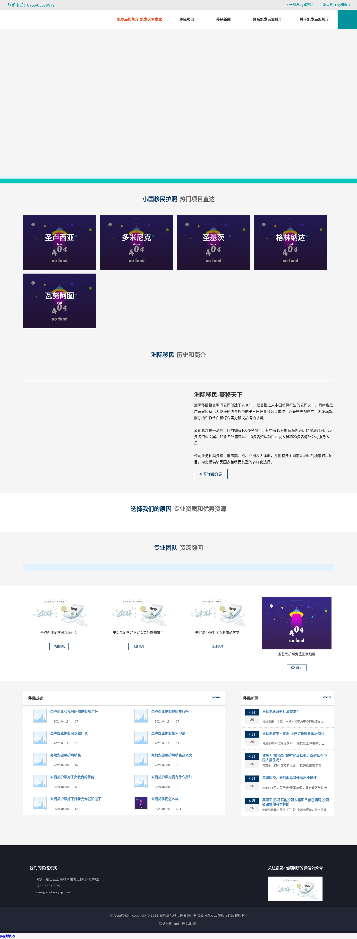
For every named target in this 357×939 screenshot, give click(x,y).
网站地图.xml (169, 924)
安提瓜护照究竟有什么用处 (171, 777)
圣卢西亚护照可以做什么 (59, 633)
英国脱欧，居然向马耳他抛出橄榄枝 (289, 778)
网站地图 (189, 924)
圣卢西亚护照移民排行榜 (170, 711)
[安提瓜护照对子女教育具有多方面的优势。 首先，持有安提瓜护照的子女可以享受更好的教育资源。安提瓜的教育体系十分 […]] (217, 612)
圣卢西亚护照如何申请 (168, 733)
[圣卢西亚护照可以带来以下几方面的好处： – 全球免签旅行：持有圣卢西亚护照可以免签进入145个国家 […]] (59, 612)
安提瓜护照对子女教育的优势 (217, 633)
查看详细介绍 (210, 474)
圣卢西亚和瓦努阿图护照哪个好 (74, 711)
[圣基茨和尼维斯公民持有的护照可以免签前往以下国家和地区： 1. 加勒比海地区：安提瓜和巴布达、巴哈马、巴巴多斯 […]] (297, 623)
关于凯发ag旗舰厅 (300, 5)
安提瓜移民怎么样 (164, 799)
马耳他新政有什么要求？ (281, 711)
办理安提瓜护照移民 (65, 755)
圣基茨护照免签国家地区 (296, 654)
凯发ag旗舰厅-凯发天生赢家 (139, 19)
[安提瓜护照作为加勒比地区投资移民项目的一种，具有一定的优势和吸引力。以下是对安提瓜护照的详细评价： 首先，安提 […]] (138, 612)
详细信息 (59, 646)
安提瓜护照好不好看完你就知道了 (138, 633)
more (216, 697)
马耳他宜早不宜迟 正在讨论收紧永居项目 (293, 733)
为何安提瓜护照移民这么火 (171, 755)
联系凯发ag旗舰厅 (337, 5)
